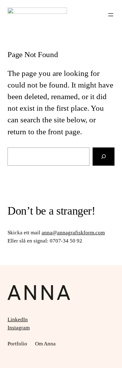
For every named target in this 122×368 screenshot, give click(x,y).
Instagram (19, 328)
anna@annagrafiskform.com (73, 233)
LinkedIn (18, 320)
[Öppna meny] (110, 15)
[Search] (103, 156)
